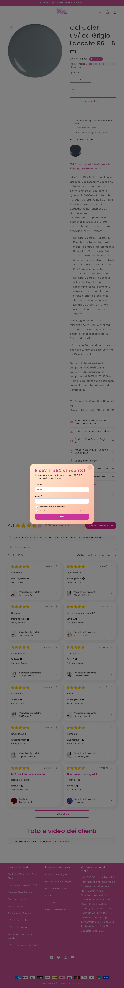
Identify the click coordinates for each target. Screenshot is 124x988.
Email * (38, 496)
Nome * (38, 485)
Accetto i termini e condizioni (53, 507)
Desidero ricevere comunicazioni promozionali (60, 511)
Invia (62, 517)
